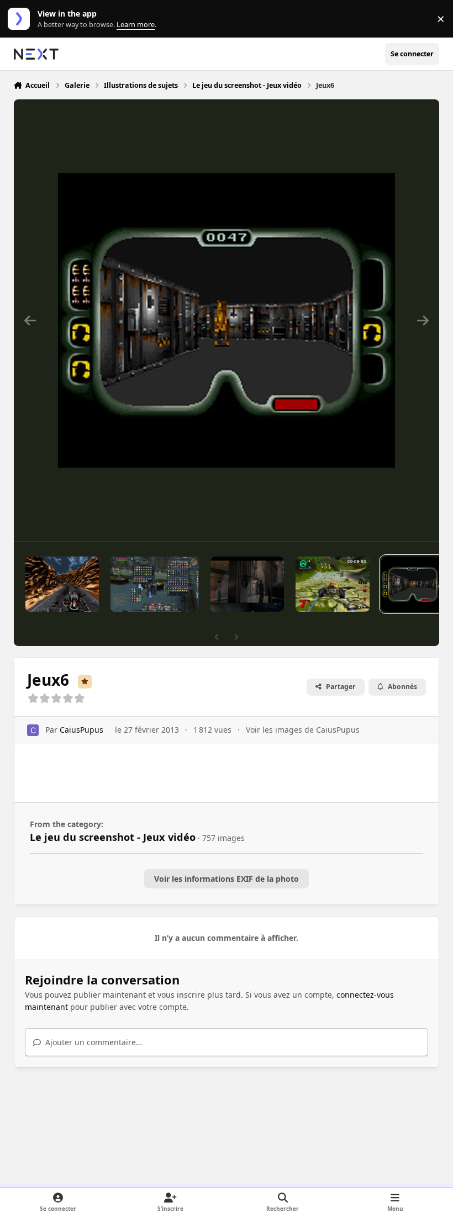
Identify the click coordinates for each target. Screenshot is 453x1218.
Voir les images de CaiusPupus (303, 729)
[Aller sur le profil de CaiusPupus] (33, 730)
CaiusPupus (81, 729)
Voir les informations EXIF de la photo (226, 878)
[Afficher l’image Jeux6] (412, 584)
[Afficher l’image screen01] (62, 584)
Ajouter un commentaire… (92, 1042)
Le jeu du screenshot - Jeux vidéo (113, 837)
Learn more (21, 19)
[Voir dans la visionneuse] (226, 320)
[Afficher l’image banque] (154, 584)
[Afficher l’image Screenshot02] (247, 584)
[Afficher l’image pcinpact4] (333, 584)
